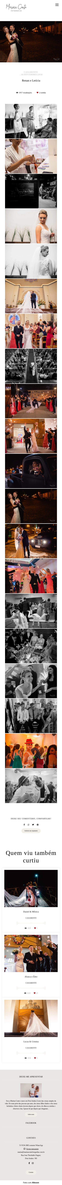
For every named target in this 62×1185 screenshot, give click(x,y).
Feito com (31, 1183)
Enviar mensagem (32, 1149)
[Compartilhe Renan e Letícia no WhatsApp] (28, 825)
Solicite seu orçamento (31, 831)
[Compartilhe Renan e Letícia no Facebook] (24, 825)
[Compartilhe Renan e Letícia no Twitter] (33, 825)
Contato (31, 1172)
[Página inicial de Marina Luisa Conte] (16, 7)
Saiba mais (31, 1114)
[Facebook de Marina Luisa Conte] (29, 1163)
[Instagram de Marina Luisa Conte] (33, 1163)
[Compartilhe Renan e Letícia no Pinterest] (37, 825)
